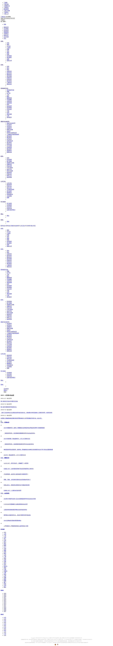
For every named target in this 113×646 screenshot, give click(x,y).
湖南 (5, 567)
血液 (8, 59)
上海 (5, 534)
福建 (5, 550)
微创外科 (9, 74)
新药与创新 (10, 170)
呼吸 (8, 49)
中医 (8, 111)
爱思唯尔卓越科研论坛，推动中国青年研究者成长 (17, 515)
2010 (5, 607)
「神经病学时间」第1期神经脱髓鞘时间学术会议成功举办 (19, 433)
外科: (2, 64)
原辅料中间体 (10, 162)
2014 (5, 601)
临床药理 (9, 172)
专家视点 (6, 33)
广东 (5, 535)
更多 (5, 24)
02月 (5, 619)
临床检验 (9, 107)
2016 (5, 599)
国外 (5, 587)
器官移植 (9, 76)
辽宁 (5, 547)
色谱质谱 (9, 147)
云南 (5, 555)
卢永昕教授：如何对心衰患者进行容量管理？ (16, 474)
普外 (8, 68)
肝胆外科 (9, 79)
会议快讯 (6, 30)
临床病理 (9, 106)
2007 (5, 611)
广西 (5, 556)
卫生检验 (9, 196)
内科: (2, 41)
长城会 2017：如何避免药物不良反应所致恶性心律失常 (19, 468)
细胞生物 (9, 152)
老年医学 (9, 117)
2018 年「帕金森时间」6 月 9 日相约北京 (15, 455)
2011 (5, 605)
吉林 (5, 559)
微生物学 (9, 149)
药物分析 (9, 174)
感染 (8, 52)
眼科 (8, 96)
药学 (8, 158)
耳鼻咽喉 (9, 99)
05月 (5, 624)
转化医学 (9, 124)
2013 (5, 603)
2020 (5, 593)
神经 (8, 44)
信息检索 (9, 205)
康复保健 (9, 114)
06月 (5, 625)
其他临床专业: (4, 88)
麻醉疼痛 (9, 98)
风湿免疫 (9, 55)
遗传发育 (9, 136)
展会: (2, 214)
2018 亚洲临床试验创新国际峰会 (12, 520)
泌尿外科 (9, 71)
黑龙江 (5, 390)
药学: (2, 156)
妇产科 (8, 93)
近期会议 (6, 422)
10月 (5, 632)
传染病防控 (10, 194)
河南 (5, 551)
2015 (5, 600)
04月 (5, 622)
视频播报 (6, 32)
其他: (2, 219)
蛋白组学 (9, 142)
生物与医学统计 (11, 209)
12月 (5, 635)
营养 (8, 197)
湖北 (5, 543)
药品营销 (9, 159)
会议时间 (6, 388)
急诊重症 (9, 57)
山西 (5, 575)
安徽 (5, 577)
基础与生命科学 (11, 123)
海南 (5, 558)
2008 (5, 610)
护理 (8, 112)
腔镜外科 (9, 77)
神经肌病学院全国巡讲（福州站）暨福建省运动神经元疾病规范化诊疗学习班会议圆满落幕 (28, 449)
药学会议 (8, 225)
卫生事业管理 (10, 189)
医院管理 (9, 184)
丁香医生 (6, 7)
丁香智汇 (6, 12)
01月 (5, 617)
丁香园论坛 (7, 5)
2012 (5, 604)
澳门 (5, 582)
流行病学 (9, 191)
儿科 (8, 94)
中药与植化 (10, 167)
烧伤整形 (9, 81)
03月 (5, 620)
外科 (8, 66)
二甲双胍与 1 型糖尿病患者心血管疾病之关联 (16, 526)
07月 (5, 627)
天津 (5, 548)
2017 (5, 597)
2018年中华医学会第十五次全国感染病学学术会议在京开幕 (20, 498)
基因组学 (9, 150)
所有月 (2, 614)
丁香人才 (6, 13)
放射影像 (9, 102)
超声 (8, 104)
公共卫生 (9, 183)
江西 (5, 569)
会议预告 (6, 28)
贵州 (5, 563)
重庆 (5, 553)
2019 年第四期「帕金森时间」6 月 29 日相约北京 (17, 438)
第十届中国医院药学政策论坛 (9, 407)
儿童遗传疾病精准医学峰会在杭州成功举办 (15, 509)
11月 (5, 633)
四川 (5, 542)
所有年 (2, 590)
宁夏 (5, 572)
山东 (5, 540)
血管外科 (9, 72)
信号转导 (9, 139)
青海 (5, 574)
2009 (5, 608)
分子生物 (9, 145)
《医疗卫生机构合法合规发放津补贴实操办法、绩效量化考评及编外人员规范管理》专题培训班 (26, 412)
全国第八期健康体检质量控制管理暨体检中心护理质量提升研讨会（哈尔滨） (21, 418)
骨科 (8, 69)
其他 (8, 221)
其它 (34, 225)
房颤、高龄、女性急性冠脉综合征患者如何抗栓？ (17, 479)
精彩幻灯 (6, 35)
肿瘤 (8, 91)
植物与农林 (10, 129)
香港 (5, 584)
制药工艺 (9, 175)
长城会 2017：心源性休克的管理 (12, 490)
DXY (41, 637)
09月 (5, 630)
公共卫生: (3, 181)
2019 (5, 594)
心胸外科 (9, 82)
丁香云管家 (7, 10)
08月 (5, 628)
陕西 (5, 545)
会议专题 (6, 36)
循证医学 (9, 137)
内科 (8, 43)
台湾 (5, 585)
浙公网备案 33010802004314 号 (76, 637)
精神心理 (9, 60)
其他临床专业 (10, 90)
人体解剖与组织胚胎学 (13, 134)
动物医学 (9, 128)
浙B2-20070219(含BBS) (54, 637)
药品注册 (9, 166)
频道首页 (6, 27)
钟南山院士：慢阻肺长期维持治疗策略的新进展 (17, 485)
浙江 (5, 538)
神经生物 (9, 144)
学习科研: (3, 201)
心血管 (8, 47)
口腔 (8, 115)
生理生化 (9, 126)
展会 (8, 215)
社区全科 (9, 109)
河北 (5, 564)
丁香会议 (3, 16)
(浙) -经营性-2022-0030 (64, 637)
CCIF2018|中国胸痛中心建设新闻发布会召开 (16, 504)
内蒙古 (5, 571)
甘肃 (5, 561)
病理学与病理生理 (12, 132)
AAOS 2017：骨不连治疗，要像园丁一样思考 (16, 463)
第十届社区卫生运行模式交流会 (9, 401)
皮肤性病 (9, 101)
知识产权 (9, 169)
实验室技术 (10, 140)
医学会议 (3, 225)
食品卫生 (9, 188)
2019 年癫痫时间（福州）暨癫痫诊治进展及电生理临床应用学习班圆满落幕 (24, 427)
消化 (8, 51)
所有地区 (3, 529)
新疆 (5, 579)
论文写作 (9, 206)
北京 (5, 532)
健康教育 (9, 192)
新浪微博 (6, 9)
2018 (5, 596)
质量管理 (9, 164)
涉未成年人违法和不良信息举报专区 (60, 642)
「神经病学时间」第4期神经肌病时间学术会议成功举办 (19, 444)
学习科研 (9, 203)
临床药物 (9, 177)
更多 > (2, 422)
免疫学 (8, 131)
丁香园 (5, 2)
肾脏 (8, 54)
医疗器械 (9, 161)
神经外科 (9, 84)
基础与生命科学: (5, 121)
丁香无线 (6, 4)
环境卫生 (9, 186)
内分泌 (8, 46)
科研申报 (9, 208)
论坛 (5, 38)
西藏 (5, 580)
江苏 (5, 537)
